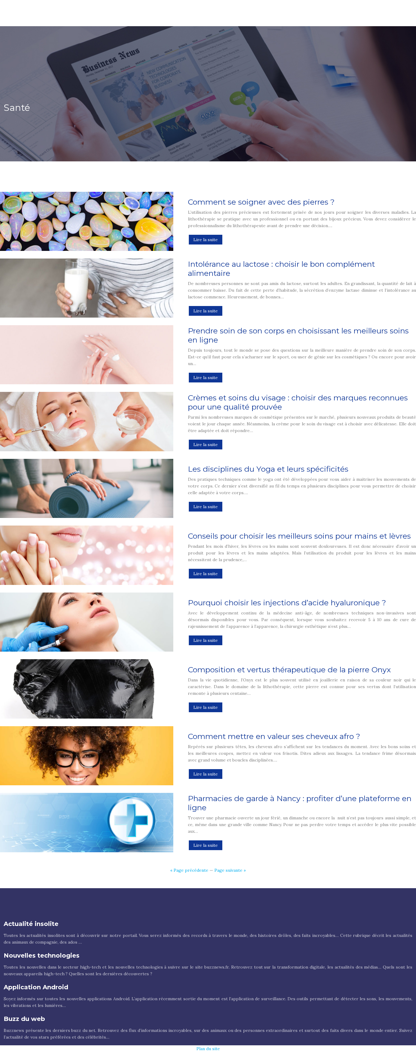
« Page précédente (189, 870)
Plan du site (208, 1048)
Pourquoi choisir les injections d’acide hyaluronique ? (287, 602)
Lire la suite (205, 239)
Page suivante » (230, 870)
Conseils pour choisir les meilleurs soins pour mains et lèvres (299, 535)
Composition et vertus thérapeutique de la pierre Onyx (289, 669)
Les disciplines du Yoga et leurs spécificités (268, 468)
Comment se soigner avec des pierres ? (261, 201)
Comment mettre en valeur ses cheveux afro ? (274, 736)
